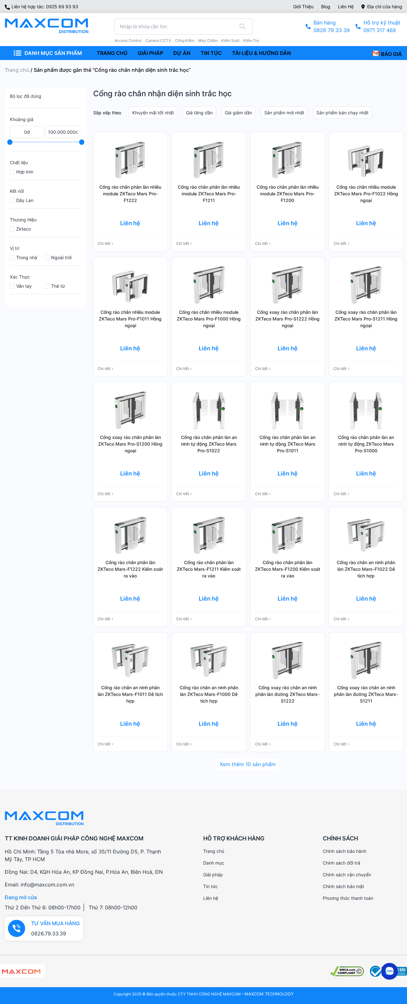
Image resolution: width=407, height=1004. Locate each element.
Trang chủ (17, 70)
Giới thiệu (303, 6)
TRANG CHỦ (112, 53)
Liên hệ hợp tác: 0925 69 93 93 (44, 6)
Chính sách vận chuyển (347, 874)
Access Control (127, 41)
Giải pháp (213, 874)
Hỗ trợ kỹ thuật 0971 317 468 (381, 26)
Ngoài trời (61, 257)
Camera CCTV (158, 41)
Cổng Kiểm (184, 41)
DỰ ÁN (181, 53)
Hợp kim (24, 171)
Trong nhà (26, 257)
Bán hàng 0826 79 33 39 (332, 26)
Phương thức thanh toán (348, 898)
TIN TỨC (211, 53)
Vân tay (24, 286)
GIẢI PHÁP (150, 53)
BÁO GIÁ (391, 54)
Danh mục (213, 863)
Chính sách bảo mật (343, 886)
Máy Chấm (207, 41)
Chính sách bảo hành (344, 851)
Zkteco (23, 229)
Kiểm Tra (251, 41)
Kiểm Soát (230, 41)
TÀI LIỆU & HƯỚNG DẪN (261, 53)
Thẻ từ (58, 286)
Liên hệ (346, 6)
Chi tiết (104, 243)
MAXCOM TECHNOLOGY (269, 993)
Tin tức (210, 886)
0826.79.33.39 (48, 933)
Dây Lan (24, 200)
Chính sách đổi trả (341, 863)
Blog (325, 6)
